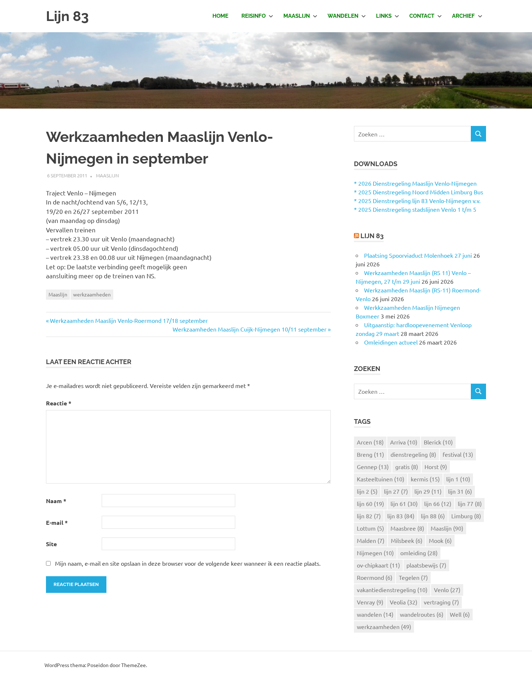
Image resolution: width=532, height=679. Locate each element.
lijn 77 (470, 503)
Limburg (466, 515)
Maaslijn (296, 16)
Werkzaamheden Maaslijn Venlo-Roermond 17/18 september (129, 320)
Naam (56, 501)
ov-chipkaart (378, 565)
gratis (406, 466)
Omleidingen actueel (391, 342)
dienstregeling (413, 454)
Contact (421, 16)
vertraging (441, 602)
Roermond (374, 577)
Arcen (370, 442)
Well (460, 614)
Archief (463, 16)
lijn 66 (437, 503)
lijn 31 (460, 491)
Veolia (403, 602)
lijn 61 (404, 503)
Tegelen (413, 577)
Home (220, 16)
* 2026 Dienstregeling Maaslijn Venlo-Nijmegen (415, 183)
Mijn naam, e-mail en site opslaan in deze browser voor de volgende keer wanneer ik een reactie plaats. (188, 563)
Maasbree (407, 528)
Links (384, 16)
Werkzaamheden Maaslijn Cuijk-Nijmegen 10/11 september (249, 329)
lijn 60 (370, 503)
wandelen (375, 614)
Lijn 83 (67, 16)
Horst (436, 466)
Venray (370, 602)
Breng (370, 454)
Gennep (373, 466)
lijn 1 (458, 478)
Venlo (447, 589)
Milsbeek (406, 540)
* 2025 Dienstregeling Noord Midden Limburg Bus (418, 191)
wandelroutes (421, 614)
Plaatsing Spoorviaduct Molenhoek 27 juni (418, 255)
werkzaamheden (92, 294)
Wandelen (343, 16)
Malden (370, 540)
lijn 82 (369, 515)
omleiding (419, 552)
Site (51, 544)
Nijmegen (375, 552)
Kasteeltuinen (380, 478)
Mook (440, 540)
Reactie (58, 403)
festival (458, 454)
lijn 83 (400, 515)
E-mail (57, 522)
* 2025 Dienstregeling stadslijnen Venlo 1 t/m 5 (415, 209)
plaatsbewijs (426, 565)
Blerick (438, 442)
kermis (425, 478)
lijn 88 (433, 515)
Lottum (370, 528)
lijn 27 (396, 491)
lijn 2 (367, 491)
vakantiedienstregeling (392, 589)
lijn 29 (428, 491)
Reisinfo (253, 16)
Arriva (403, 442)
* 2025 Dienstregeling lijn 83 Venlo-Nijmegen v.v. (417, 200)
